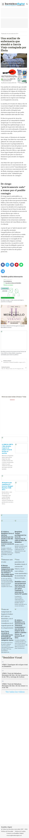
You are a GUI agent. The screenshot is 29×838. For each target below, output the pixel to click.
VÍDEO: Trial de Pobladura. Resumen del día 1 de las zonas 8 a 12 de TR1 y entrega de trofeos (15, 675)
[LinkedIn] (12, 265)
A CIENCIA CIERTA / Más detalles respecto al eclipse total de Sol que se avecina (7, 449)
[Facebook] (3, 265)
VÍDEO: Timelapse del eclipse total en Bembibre (15, 665)
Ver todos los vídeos (15, 691)
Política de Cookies (20, 831)
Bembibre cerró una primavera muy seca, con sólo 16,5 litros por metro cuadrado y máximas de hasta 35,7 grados (21, 588)
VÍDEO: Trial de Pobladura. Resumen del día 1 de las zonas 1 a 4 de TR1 (14, 685)
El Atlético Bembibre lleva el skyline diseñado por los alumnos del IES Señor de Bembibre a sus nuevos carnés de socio (7, 539)
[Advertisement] (14, 759)
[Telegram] (3, 271)
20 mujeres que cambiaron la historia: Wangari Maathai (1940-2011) (7, 486)
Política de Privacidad (7, 831)
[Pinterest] (17, 265)
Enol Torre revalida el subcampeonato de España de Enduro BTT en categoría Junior (7, 635)
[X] (7, 265)
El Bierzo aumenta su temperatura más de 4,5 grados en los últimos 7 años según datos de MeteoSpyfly (7, 571)
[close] (3, 4)
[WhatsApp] (21, 265)
